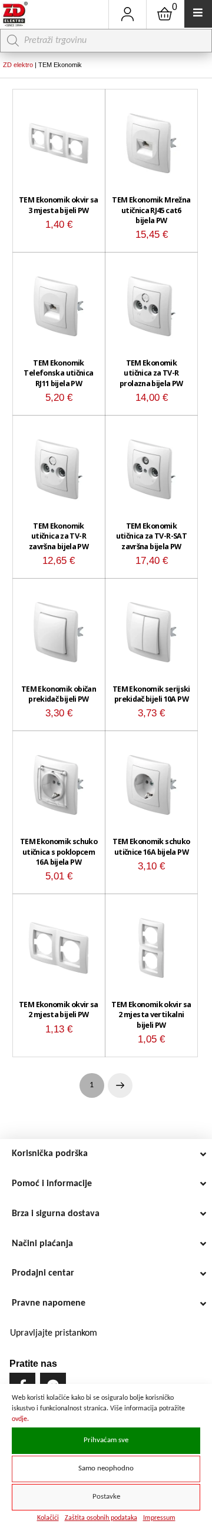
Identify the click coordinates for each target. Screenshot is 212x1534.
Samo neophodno (106, 1468)
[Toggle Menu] (198, 14)
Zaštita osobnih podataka (101, 1518)
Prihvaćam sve (106, 1440)
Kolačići (48, 1518)
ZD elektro (18, 64)
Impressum (159, 1518)
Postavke (106, 1496)
